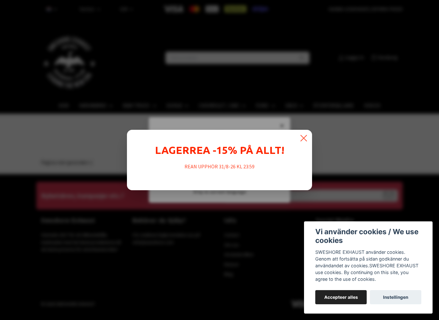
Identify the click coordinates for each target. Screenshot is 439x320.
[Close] (303, 138)
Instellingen (395, 297)
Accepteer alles (341, 297)
